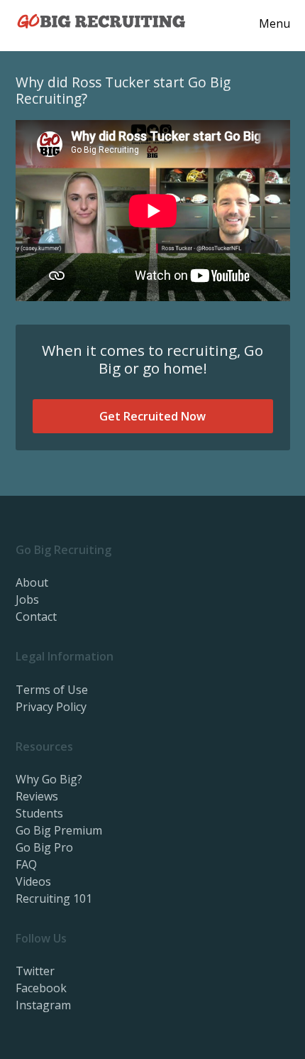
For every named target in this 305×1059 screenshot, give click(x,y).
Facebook (41, 988)
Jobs (27, 599)
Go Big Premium (59, 830)
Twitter (35, 971)
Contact (36, 616)
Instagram (43, 1005)
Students (39, 813)
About (32, 582)
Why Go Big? (49, 779)
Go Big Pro (44, 847)
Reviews (37, 796)
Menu (274, 23)
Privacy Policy (51, 707)
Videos (33, 881)
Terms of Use (52, 689)
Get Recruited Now (152, 416)
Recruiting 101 (54, 898)
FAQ (26, 864)
